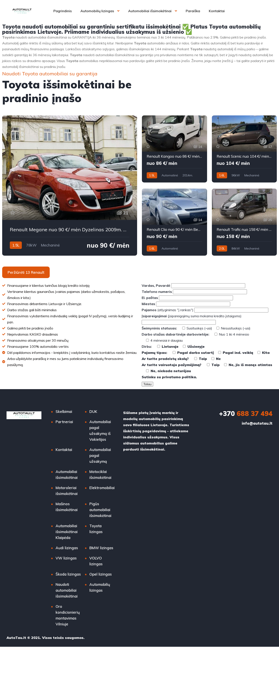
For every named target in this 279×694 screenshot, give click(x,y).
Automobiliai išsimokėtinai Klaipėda (67, 531)
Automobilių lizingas (97, 11)
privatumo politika (179, 377)
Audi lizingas (67, 547)
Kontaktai (217, 11)
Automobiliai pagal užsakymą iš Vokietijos (100, 430)
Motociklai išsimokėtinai (100, 474)
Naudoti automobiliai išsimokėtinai (67, 590)
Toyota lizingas (96, 528)
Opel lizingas (100, 574)
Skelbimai (64, 411)
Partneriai (64, 421)
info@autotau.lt (257, 423)
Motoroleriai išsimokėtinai (67, 490)
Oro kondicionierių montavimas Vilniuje (68, 615)
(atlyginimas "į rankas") (168, 310)
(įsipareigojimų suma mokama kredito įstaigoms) (192, 316)
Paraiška (193, 11)
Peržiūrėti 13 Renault (26, 272)
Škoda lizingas (68, 574)
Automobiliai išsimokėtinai (150, 11)
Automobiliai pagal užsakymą (100, 455)
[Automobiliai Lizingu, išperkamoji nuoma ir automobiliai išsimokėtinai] (22, 11)
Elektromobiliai (102, 487)
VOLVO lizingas (96, 561)
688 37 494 (245, 413)
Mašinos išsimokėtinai (67, 507)
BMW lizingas (101, 547)
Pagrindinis (62, 11)
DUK (93, 411)
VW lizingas (66, 558)
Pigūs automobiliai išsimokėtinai (100, 510)
